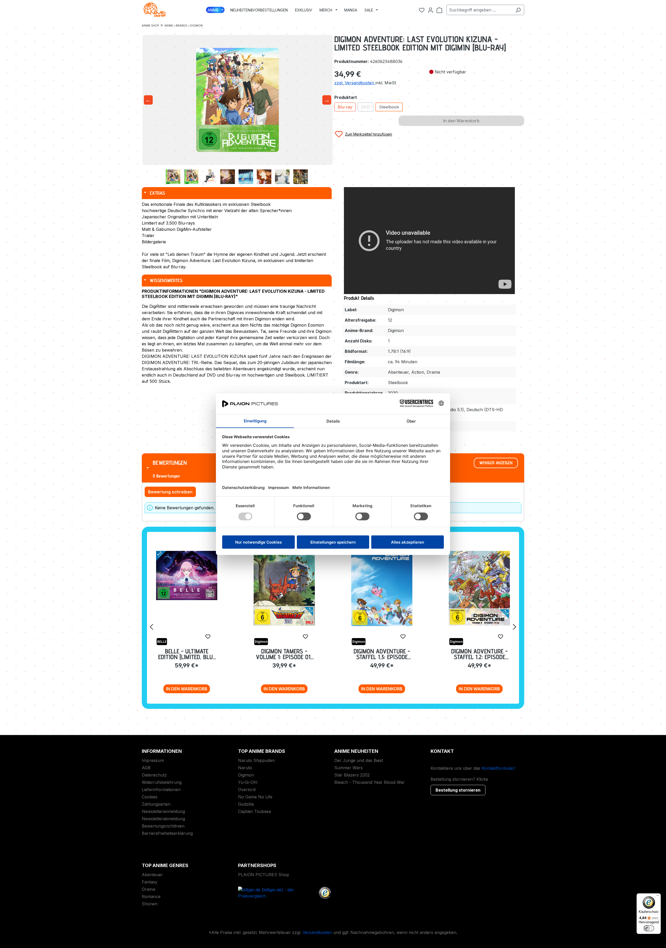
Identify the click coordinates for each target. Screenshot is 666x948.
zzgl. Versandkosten (354, 82)
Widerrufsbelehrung (162, 782)
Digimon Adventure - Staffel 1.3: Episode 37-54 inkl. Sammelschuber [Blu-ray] (382, 654)
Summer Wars (348, 767)
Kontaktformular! (498, 768)
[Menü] (658, 896)
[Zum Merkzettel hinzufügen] (208, 636)
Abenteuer (152, 874)
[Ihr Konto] (430, 10)
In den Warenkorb (186, 688)
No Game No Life (255, 796)
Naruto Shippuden (256, 760)
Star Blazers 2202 (352, 775)
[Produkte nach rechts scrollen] (514, 627)
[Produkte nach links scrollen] (151, 627)
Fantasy (149, 882)
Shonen (149, 903)
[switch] (649, 928)
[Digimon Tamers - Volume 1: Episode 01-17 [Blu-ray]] (284, 588)
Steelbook (391, 107)
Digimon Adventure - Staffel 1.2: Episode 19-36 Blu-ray (479, 654)
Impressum (153, 760)
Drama (148, 889)
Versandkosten (317, 932)
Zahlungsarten (156, 804)
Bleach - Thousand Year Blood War (369, 782)
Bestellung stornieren (458, 790)
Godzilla (246, 804)
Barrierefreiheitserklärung (167, 833)
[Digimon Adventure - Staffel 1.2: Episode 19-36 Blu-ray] (479, 588)
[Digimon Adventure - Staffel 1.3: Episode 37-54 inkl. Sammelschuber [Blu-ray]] (381, 588)
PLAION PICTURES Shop (263, 874)
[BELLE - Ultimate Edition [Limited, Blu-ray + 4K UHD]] (186, 575)
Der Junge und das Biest (358, 760)
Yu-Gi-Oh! (247, 782)
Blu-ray (345, 107)
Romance (151, 896)
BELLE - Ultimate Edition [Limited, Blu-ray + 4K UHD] (186, 654)
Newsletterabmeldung (163, 818)
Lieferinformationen (161, 789)
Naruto (245, 767)
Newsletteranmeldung (163, 811)
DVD (367, 107)
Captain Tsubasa (254, 811)
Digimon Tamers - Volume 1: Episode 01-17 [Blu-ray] (284, 654)
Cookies (149, 796)
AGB (146, 767)
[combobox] (479, 10)
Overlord (246, 789)
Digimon (246, 775)
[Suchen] (518, 10)
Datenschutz (154, 775)
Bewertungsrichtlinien (163, 826)
